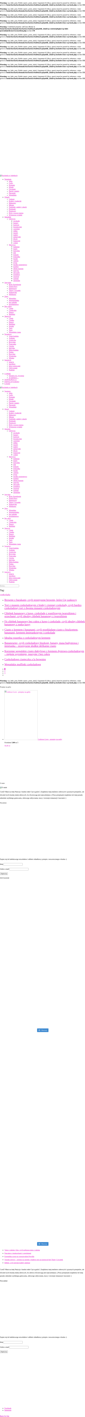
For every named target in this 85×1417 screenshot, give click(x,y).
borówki (16, 225)
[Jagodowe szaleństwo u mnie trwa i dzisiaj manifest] (64, 955)
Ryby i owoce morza (16, 213)
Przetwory (12, 211)
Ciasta (11, 308)
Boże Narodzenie (15, 284)
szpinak (16, 279)
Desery (11, 312)
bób (14, 253)
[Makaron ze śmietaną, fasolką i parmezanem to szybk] (64, 897)
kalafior (16, 267)
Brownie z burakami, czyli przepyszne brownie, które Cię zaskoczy (40, 599)
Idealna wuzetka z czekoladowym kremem (27, 637)
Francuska (12, 344)
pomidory (16, 275)
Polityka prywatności (11, 382)
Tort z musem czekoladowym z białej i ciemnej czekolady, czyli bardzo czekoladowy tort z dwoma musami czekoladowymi (42, 607)
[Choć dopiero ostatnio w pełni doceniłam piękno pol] (64, 984)
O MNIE (7, 374)
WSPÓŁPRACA (10, 380)
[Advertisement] (42, 127)
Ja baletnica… (14, 378)
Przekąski (12, 209)
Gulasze (11, 199)
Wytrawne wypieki (15, 215)
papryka (16, 271)
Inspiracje (7, 360)
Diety (6, 296)
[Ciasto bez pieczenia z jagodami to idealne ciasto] (64, 926)
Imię (1, 864)
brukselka (16, 257)
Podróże (12, 370)
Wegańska (12, 298)
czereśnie (16, 229)
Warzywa (12, 245)
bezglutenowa (14, 304)
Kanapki (12, 185)
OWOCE (12, 219)
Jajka (10, 181)
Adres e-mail (4, 869)
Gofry (11, 183)
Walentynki (13, 292)
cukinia (15, 261)
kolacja (11, 362)
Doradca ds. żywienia (16, 376)
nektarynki (17, 237)
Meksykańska (13, 350)
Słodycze (7, 316)
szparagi (16, 277)
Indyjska (12, 348)
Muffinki (12, 314)
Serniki (11, 326)
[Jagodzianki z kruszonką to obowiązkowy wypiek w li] (21, 984)
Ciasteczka (12, 310)
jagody (15, 233)
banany (15, 223)
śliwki (15, 239)
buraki (15, 259)
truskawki (16, 241)
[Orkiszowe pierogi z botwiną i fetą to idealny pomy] (21, 955)
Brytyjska (12, 342)
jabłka (15, 231)
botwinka (16, 251)
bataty (15, 249)
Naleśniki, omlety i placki (18, 207)
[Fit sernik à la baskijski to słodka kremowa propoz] (21, 1013)
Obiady (7, 197)
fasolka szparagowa (20, 265)
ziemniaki (16, 281)
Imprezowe (13, 288)
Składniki (7, 217)
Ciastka (11, 320)
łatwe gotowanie (14, 366)
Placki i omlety (14, 191)
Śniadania (7, 179)
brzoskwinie (17, 227)
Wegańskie (12, 195)
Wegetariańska (14, 300)
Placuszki (12, 193)
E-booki (7, 384)
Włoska (11, 358)
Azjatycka (12, 340)
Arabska (12, 338)
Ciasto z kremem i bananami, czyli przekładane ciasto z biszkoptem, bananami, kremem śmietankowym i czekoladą (41, 631)
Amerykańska (14, 336)
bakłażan (16, 247)
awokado (16, 221)
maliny (15, 235)
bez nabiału (13, 302)
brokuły (16, 255)
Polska (11, 352)
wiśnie (15, 243)
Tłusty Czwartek (14, 290)
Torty (11, 330)
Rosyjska (12, 354)
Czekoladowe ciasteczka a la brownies (25, 659)
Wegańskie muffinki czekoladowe (22, 664)
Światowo (8, 334)
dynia (15, 263)
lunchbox (12, 364)
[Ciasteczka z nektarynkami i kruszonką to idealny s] (21, 897)
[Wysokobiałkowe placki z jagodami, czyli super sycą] (21, 926)
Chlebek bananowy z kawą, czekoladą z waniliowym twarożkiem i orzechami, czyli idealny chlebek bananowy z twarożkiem (40, 615)
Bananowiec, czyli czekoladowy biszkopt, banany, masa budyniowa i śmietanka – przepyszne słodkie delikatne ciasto (41, 644)
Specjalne (7, 283)
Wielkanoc (12, 294)
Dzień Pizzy (13, 286)
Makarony (12, 203)
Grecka (11, 346)
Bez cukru (8, 306)
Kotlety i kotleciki (15, 201)
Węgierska (12, 356)
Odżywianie (13, 368)
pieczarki (16, 273)
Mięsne (11, 205)
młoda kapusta (18, 269)
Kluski (11, 187)
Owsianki (12, 189)
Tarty (11, 328)
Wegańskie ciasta (15, 332)
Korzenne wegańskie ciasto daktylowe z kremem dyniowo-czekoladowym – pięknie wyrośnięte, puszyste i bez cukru (44, 653)
